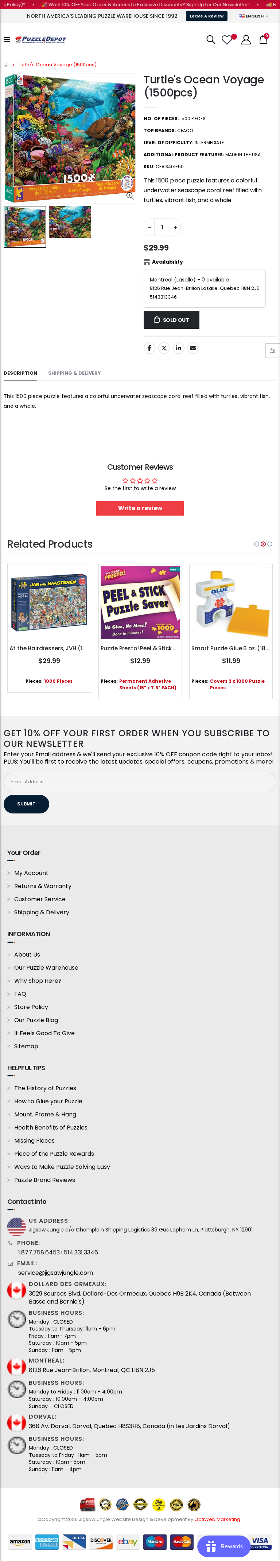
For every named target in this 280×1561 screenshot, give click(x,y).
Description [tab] (20, 373)
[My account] (246, 39)
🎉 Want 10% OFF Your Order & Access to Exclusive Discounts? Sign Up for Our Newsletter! (130, 4)
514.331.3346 (81, 1253)
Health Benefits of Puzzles (51, 1127)
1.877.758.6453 (39, 1253)
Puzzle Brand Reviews (44, 1180)
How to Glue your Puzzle (48, 1101)
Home (6, 64)
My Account (31, 873)
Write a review (140, 508)
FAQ (20, 994)
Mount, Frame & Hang (45, 1114)
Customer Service (40, 899)
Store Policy (31, 1007)
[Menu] (7, 40)
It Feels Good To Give (44, 1033)
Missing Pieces (34, 1140)
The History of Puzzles (45, 1088)
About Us (27, 954)
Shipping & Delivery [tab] (74, 373)
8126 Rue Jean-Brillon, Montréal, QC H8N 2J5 (92, 1370)
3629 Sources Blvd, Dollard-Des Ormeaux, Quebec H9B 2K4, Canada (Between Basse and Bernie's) (140, 1298)
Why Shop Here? (38, 981)
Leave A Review (206, 16)
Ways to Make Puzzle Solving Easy (62, 1167)
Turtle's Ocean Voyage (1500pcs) (204, 86)
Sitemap (26, 1046)
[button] (256, 544)
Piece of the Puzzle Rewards (54, 1154)
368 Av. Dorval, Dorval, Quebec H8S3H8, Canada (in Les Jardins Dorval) (129, 1426)
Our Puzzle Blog (36, 1020)
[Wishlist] (228, 40)
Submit (26, 803)
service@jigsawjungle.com (55, 1273)
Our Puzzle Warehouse (46, 967)
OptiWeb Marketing (217, 1519)
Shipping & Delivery (41, 912)
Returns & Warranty (42, 886)
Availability (167, 261)
